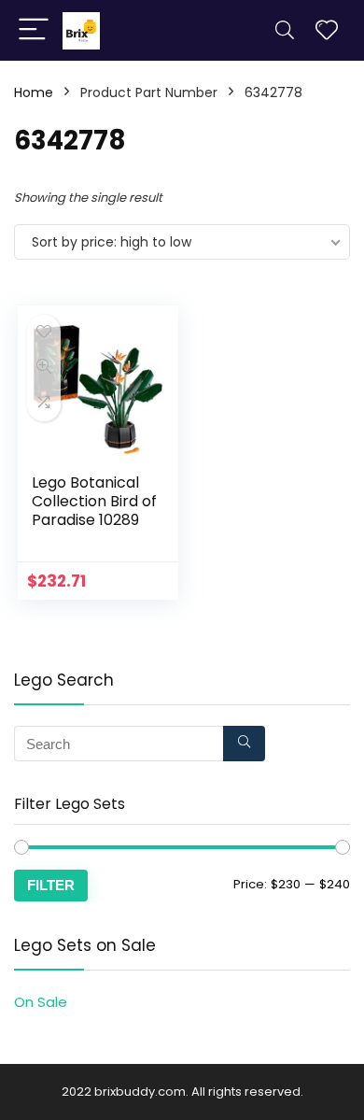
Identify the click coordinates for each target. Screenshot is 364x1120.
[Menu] (33, 30)
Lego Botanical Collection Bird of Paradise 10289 (94, 501)
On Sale (40, 1002)
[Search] (284, 30)
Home (33, 92)
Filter (51, 885)
